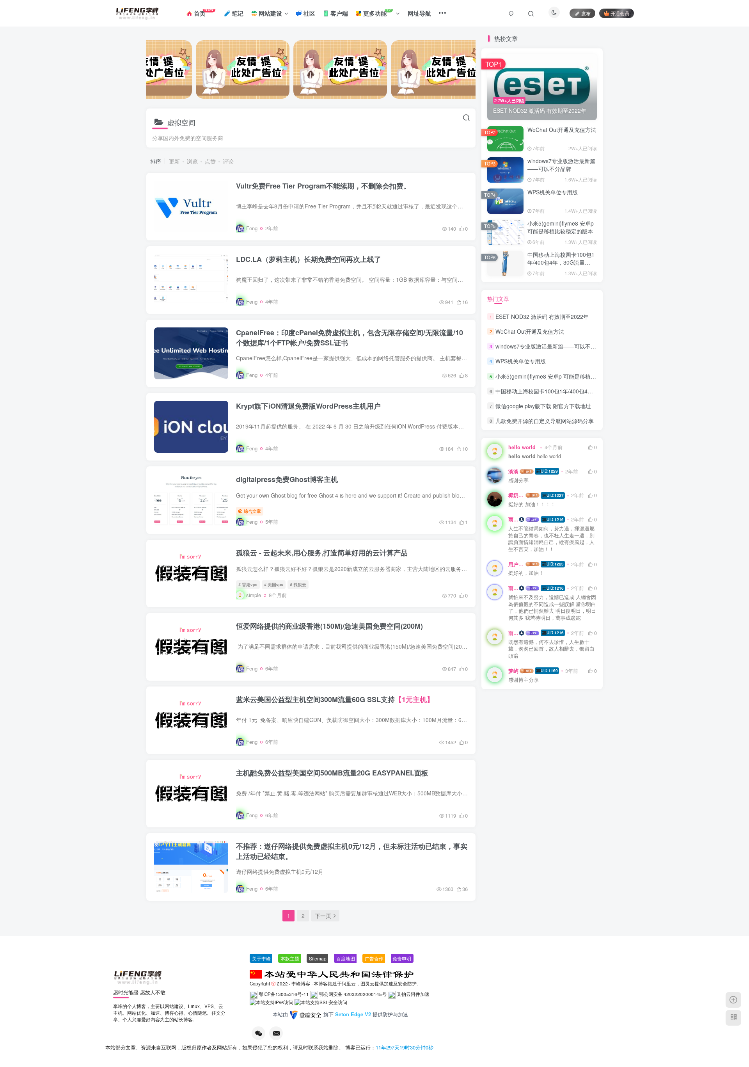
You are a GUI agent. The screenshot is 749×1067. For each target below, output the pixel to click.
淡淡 (513, 471)
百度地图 (345, 958)
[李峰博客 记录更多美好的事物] (137, 976)
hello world (534, 456)
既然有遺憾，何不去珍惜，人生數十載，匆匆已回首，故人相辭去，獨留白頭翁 (551, 649)
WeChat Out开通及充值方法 (561, 129)
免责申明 (401, 958)
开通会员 (620, 13)
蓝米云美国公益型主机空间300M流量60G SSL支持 (335, 699)
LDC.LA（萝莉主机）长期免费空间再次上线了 (308, 259)
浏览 (192, 161)
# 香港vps (247, 584)
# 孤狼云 (298, 584)
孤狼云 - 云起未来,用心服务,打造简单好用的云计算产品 (322, 553)
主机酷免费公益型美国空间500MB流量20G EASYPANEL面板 (332, 773)
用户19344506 (516, 564)
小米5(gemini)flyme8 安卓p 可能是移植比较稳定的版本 (560, 227)
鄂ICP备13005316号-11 (284, 994)
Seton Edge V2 (354, 1014)
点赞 (210, 161)
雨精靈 (513, 519)
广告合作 (374, 958)
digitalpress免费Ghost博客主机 (287, 479)
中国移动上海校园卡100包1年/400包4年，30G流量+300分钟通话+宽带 (561, 262)
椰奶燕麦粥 (516, 495)
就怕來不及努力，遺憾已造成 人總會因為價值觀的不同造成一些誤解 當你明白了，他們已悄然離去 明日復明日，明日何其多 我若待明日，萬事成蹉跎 (552, 607)
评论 (228, 161)
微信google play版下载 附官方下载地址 (543, 406)
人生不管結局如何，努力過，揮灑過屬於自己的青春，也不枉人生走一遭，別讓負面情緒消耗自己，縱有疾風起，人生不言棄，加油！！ (551, 539)
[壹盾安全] (305, 1015)
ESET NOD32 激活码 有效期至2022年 (542, 316)
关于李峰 (261, 958)
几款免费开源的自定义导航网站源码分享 (544, 421)
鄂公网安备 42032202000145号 (353, 994)
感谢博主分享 (523, 680)
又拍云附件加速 (413, 994)
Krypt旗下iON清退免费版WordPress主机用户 (308, 406)
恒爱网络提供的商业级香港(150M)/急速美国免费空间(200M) (329, 626)
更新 (174, 161)
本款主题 (289, 958)
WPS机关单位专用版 (552, 192)
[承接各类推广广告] (239, 69)
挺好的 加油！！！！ (532, 504)
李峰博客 (300, 983)
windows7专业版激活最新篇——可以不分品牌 (561, 164)
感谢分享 (518, 480)
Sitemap (318, 958)
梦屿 (513, 670)
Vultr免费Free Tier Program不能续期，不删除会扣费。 (323, 186)
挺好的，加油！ (526, 573)
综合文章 (252, 511)
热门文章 (498, 298)
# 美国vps (273, 584)
